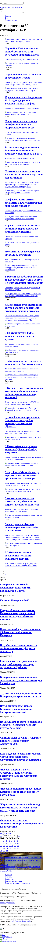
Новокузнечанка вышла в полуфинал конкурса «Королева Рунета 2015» (21, 124)
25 (12, 848)
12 (15, 843)
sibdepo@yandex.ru (7, 903)
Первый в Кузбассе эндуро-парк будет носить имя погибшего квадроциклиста (22, 51)
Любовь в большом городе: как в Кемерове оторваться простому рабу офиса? (20, 791)
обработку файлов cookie (21, 921)
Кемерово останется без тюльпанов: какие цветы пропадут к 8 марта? (15, 587)
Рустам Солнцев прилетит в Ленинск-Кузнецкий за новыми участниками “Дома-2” (22, 422)
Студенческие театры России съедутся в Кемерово (23, 76)
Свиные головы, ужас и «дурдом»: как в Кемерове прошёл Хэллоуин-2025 (21, 740)
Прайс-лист (9, 879)
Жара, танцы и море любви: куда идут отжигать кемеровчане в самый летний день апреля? (20, 807)
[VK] (4, 939)
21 (1, 848)
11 (12, 843)
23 (7, 848)
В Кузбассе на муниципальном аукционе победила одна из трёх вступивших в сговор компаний (24, 392)
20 (18, 846)
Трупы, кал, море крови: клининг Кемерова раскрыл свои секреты (21, 694)
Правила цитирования (13, 881)
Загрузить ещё (5, 834)
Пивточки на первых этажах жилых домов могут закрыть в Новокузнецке (24, 174)
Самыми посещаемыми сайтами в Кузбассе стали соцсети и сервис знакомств (22, 501)
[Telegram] (6, 937)
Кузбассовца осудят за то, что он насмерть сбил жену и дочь (23, 362)
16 (7, 846)
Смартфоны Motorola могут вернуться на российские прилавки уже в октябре (22, 475)
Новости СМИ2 (6, 871)
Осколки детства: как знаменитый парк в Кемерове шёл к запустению (21, 823)
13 (18, 843)
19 (15, 846)
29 (4, 851)
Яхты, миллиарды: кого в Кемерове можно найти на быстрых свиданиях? (16, 709)
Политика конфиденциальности (17, 883)
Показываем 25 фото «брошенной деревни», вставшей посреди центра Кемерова (21, 724)
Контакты (8, 877)
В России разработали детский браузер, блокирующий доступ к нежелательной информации (24, 279)
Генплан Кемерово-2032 (14, 600)
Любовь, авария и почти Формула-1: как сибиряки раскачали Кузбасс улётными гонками (18, 774)
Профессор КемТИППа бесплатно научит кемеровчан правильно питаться (23, 202)
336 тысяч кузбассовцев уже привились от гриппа (22, 253)
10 (10, 843)
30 (7, 851)
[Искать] (1, 3)
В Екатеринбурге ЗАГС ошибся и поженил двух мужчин (19, 336)
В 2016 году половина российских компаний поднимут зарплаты (18, 555)
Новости (8, 16)
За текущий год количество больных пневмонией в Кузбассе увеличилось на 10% (23, 150)
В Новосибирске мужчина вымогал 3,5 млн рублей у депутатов (21, 449)
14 (1, 846)
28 (1, 851)
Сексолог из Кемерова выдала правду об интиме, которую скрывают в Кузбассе (18, 664)
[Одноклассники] (8, 941)
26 (15, 848)
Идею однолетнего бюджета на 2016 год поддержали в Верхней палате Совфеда (23, 100)
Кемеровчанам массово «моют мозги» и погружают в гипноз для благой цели (21, 680)
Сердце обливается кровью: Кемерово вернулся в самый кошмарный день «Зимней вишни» (17, 615)
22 (4, 848)
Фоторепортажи (11, 20)
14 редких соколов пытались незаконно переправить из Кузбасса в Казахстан (22, 228)
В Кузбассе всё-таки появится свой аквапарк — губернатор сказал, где (18, 648)
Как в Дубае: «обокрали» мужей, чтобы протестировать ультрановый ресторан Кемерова (20, 756)
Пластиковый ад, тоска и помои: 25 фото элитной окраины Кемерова (20, 632)
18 (12, 846)
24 (10, 848)
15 (4, 846)
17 (10, 846)
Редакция (8, 875)
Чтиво (7, 18)
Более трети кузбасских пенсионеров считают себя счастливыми (21, 527)
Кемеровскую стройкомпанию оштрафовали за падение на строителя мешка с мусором (23, 307)
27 (18, 848)
